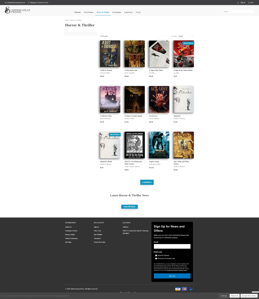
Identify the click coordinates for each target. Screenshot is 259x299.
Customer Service (71, 231)
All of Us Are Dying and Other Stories (133, 163)
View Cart (97, 231)
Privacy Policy (70, 234)
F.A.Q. (138, 12)
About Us (68, 227)
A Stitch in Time (106, 116)
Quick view (110, 54)
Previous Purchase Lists (166, 258)
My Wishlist (98, 234)
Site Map (68, 242)
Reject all (234, 296)
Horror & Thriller (103, 12)
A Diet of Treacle (106, 70)
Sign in (242, 2)
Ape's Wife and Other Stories (181, 163)
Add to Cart (183, 55)
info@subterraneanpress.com (16, 2)
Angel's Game (154, 161)
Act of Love (153, 116)
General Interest (163, 255)
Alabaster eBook (106, 161)
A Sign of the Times (156, 70)
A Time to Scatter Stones (133, 116)
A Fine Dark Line (131, 70)
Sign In (96, 227)
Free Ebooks (116, 12)
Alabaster (177, 116)
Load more (146, 182)
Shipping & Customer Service (39, 2)
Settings (224, 296)
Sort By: (174, 36)
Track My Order (99, 242)
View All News (129, 207)
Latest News (128, 12)
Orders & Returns (71, 238)
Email (156, 242)
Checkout (97, 238)
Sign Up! (172, 276)
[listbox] (186, 36)
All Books (77, 12)
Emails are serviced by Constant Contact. (177, 270)
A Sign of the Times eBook (183, 70)
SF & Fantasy (88, 12)
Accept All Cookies (249, 296)
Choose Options (184, 101)
